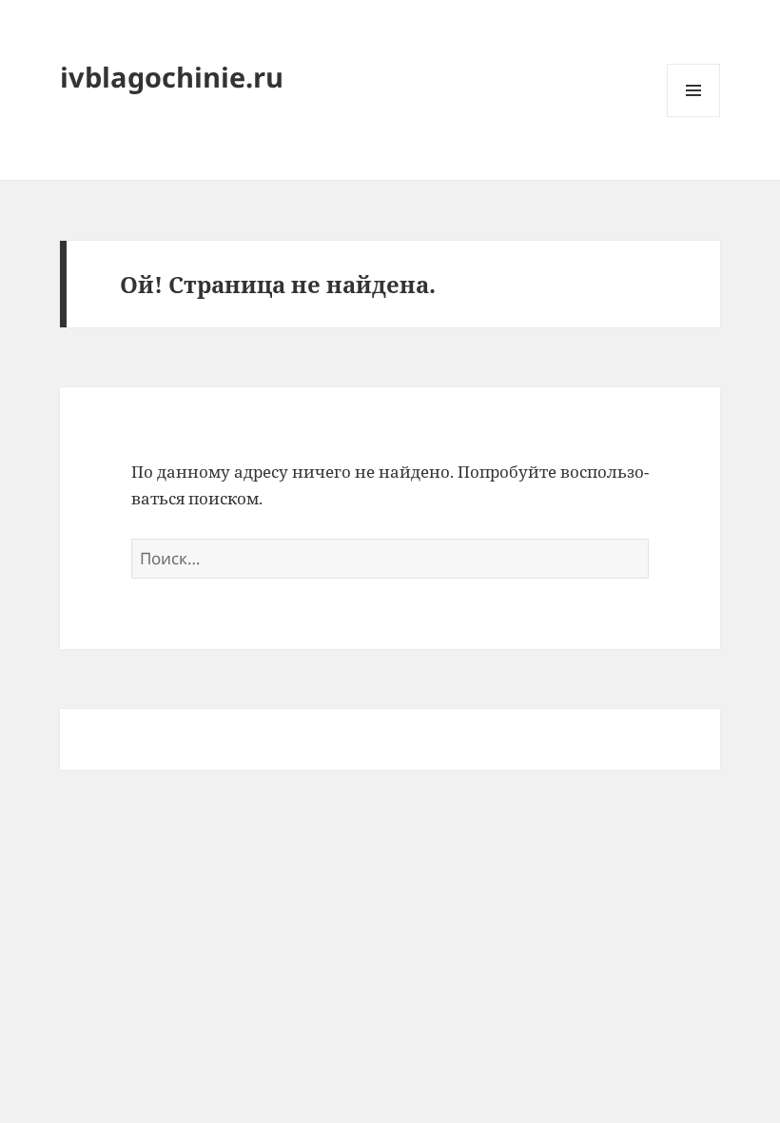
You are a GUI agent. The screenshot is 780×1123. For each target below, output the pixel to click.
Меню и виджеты (694, 116)
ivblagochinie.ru (171, 76)
